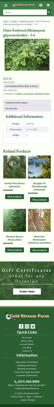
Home (6, 21)
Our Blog (27, 347)
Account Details (27, 344)
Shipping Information (27, 365)
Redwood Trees (27, 21)
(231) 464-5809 (28, 381)
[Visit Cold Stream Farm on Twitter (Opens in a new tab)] (33, 326)
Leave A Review (28, 400)
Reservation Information (27, 362)
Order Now (26, 291)
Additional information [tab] (17, 102)
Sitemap (38, 396)
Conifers (14, 21)
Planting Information (27, 368)
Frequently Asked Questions (27, 372)
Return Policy (27, 341)
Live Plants (29, 93)
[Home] (23, 7)
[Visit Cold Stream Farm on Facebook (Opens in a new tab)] (21, 326)
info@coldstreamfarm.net (27, 388)
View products (14, 196)
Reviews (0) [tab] (11, 108)
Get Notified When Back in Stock (21, 86)
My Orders (27, 337)
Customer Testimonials (27, 375)
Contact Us (27, 351)
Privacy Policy (17, 396)
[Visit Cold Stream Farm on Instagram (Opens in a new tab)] (27, 326)
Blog (29, 396)
